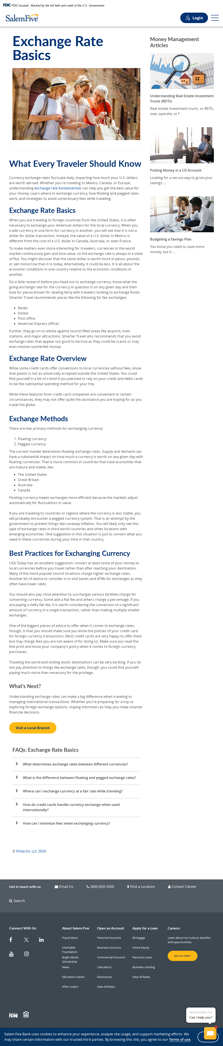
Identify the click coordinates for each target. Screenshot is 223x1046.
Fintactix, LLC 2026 (31, 851)
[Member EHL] (26, 1014)
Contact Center (184, 886)
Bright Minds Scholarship (70, 959)
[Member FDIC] (14, 1014)
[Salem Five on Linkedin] (44, 941)
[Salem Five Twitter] (29, 941)
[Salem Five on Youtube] (14, 955)
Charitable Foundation (69, 950)
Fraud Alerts (70, 938)
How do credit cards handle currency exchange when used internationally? (71, 807)
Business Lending (143, 967)
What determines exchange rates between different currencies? (75, 764)
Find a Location (142, 886)
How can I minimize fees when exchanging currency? (66, 823)
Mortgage (138, 938)
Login (198, 17)
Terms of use (179, 1039)
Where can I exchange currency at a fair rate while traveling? (73, 791)
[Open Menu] (215, 17)
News (65, 967)
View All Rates (106, 987)
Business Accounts (109, 947)
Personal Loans (142, 957)
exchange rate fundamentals (57, 188)
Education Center (73, 977)
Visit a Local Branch (33, 727)
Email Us (66, 886)
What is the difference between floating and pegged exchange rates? (79, 777)
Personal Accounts (109, 938)
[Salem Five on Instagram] (29, 955)
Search (19, 900)
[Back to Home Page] (22, 18)
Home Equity (140, 947)
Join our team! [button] (182, 955)
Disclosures (104, 977)
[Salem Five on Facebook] (14, 941)
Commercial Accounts (111, 957)
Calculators (104, 967)
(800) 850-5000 (102, 886)
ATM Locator (70, 987)
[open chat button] (210, 1033)
